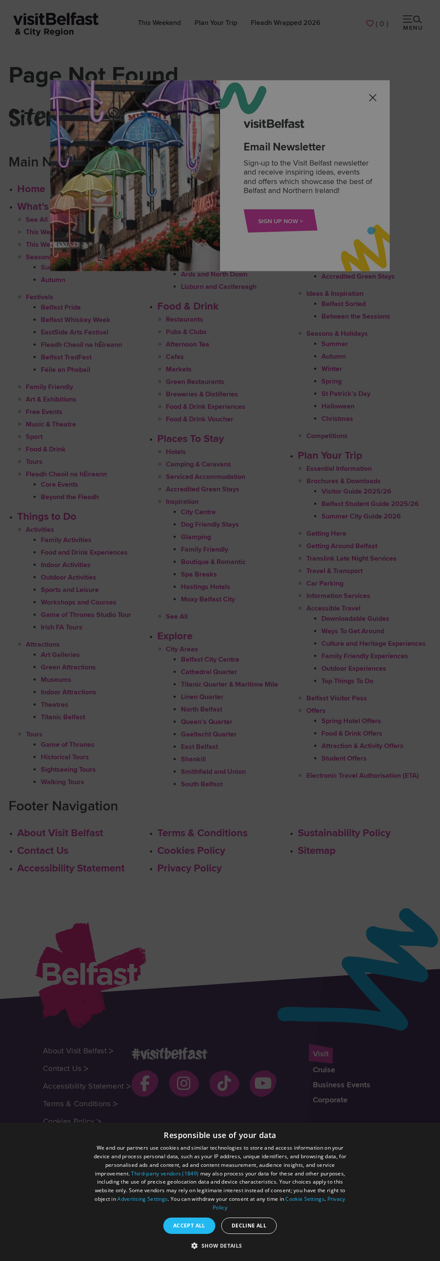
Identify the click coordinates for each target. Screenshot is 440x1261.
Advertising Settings (142, 1199)
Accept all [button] (189, 1225)
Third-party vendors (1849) (165, 1173)
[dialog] (220, 1192)
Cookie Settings (304, 1199)
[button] (220, 1245)
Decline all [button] (249, 1225)
